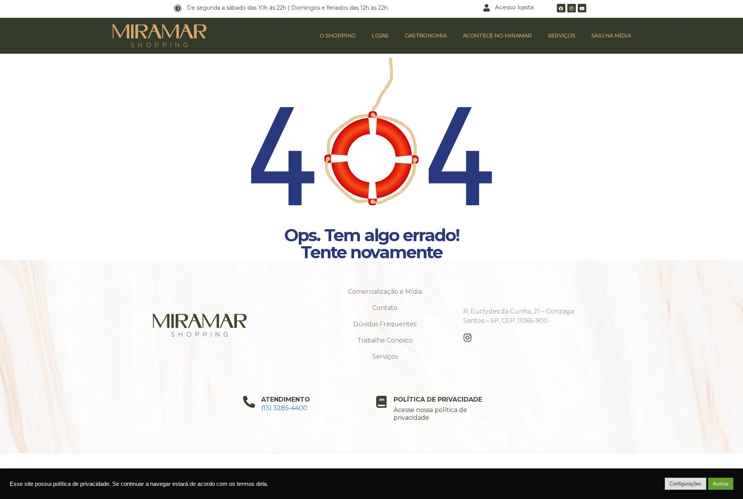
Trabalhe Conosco (385, 340)
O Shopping (337, 35)
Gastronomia (426, 35)
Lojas (380, 35)
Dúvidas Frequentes (384, 324)
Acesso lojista (514, 7)
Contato (384, 308)
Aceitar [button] (721, 484)
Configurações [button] (685, 484)
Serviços (561, 35)
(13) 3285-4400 (284, 408)
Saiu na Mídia (611, 35)
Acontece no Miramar (497, 35)
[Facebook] (561, 8)
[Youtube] (582, 8)
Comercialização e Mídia (385, 291)
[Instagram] (571, 8)
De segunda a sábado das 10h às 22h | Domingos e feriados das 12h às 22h (287, 7)
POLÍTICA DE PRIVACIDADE (438, 399)
